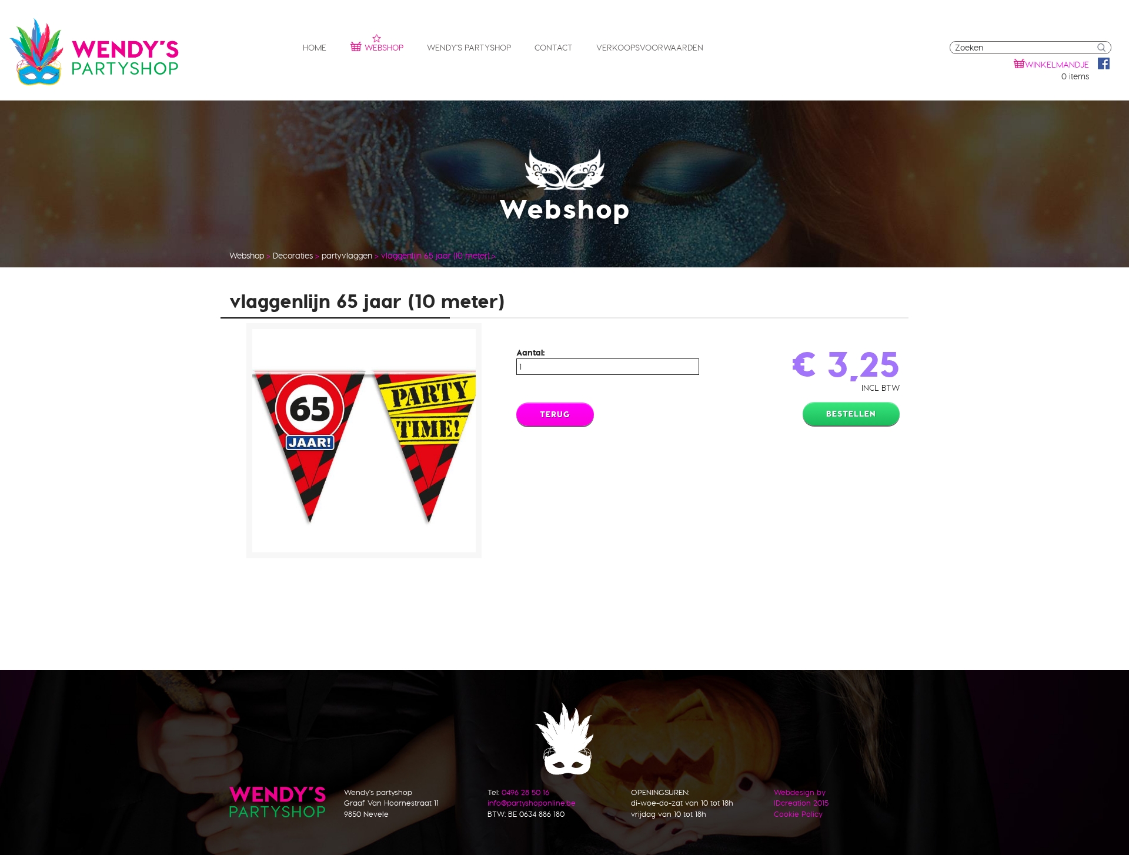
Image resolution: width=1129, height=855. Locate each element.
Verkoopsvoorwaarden (649, 47)
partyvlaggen (347, 255)
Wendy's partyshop (469, 47)
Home (314, 47)
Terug (555, 414)
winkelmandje (1057, 64)
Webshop (384, 47)
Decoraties (293, 255)
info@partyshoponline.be (531, 802)
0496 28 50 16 (525, 792)
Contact (554, 47)
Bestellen (851, 413)
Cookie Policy (798, 814)
